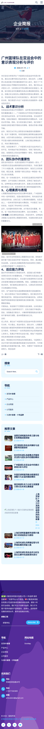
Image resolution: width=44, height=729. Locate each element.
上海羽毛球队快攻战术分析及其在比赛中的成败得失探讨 (26, 553)
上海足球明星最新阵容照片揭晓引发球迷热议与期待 (26, 534)
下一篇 (40, 354)
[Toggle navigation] (41, 2)
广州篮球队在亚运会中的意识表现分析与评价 (26, 466)
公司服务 (10, 410)
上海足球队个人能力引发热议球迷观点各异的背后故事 (37, 507)
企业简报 (10, 404)
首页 (17, 29)
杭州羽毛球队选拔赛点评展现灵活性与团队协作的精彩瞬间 (26, 456)
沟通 (15, 415)
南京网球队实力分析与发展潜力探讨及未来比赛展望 (26, 485)
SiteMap (27, 644)
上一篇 (3, 354)
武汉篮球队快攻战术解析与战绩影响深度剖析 (26, 446)
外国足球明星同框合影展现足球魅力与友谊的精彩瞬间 (26, 476)
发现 (11, 394)
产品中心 (10, 399)
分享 (23, 71)
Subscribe (32, 622)
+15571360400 (12, 691)
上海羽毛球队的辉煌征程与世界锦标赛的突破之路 (26, 544)
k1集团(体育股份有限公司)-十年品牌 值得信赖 (18, 719)
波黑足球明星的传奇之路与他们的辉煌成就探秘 (26, 437)
